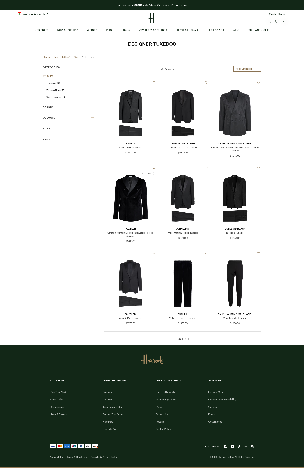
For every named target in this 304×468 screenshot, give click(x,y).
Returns (107, 399)
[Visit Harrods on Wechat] (252, 446)
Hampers (108, 421)
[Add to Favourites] (154, 83)
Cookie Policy (163, 429)
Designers (41, 29)
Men (109, 29)
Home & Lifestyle (187, 29)
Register (282, 13)
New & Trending (67, 29)
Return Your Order (113, 414)
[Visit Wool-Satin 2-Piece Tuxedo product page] (183, 168)
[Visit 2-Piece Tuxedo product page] (235, 168)
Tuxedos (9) (53, 82)
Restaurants (57, 406)
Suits (50, 75)
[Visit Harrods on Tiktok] (239, 446)
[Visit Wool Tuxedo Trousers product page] (235, 253)
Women (92, 29)
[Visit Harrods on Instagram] (232, 446)
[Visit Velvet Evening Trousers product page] (183, 253)
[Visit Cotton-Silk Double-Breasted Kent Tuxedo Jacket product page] (235, 82)
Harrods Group (216, 392)
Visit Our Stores (259, 29)
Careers (212, 406)
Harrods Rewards (165, 392)
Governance (215, 421)
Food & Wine (216, 29)
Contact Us (162, 414)
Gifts (236, 29)
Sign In (272, 13)
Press (211, 414)
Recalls (160, 421)
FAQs (159, 406)
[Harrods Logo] (152, 359)
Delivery (107, 392)
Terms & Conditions (77, 457)
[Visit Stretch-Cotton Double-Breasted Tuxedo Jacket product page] (130, 168)
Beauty (125, 29)
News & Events (58, 414)
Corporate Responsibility (222, 399)
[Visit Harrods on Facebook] (225, 446)
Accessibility (56, 457)
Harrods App (110, 429)
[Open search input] (269, 21)
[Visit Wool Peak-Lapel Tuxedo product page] (183, 82)
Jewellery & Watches (153, 29)
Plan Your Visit (58, 392)
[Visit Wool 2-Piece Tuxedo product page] (130, 82)
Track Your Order (112, 406)
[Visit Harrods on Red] (245, 446)
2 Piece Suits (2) (55, 89)
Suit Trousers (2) (55, 96)
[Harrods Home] (152, 18)
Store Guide (56, 399)
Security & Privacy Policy (104, 457)
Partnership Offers (166, 399)
